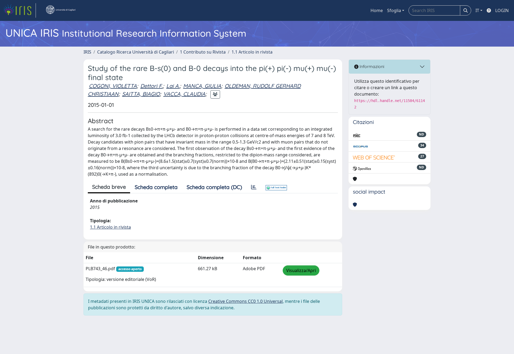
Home (377, 10)
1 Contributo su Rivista (203, 52)
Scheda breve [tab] (109, 186)
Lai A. (173, 85)
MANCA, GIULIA (202, 85)
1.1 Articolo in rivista (252, 52)
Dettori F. (151, 85)
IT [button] (477, 10)
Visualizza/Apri (301, 270)
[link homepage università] (60, 10)
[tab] (254, 187)
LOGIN (502, 10)
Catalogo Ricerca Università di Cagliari (135, 52)
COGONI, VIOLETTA (113, 85)
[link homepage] (19, 10)
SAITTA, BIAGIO (141, 94)
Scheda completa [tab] (156, 187)
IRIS (87, 52)
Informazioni (371, 66)
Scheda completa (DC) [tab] (214, 187)
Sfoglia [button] (394, 10)
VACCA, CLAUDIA (184, 94)
